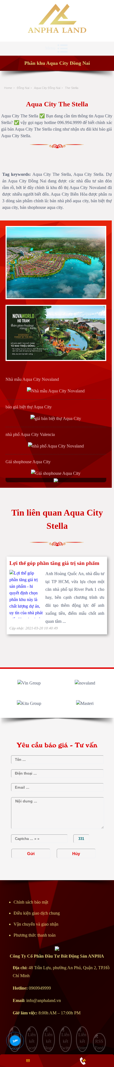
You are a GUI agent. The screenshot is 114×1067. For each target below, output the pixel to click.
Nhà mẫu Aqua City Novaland (32, 379)
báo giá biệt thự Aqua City (29, 407)
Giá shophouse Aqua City (28, 461)
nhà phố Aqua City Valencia (30, 434)
